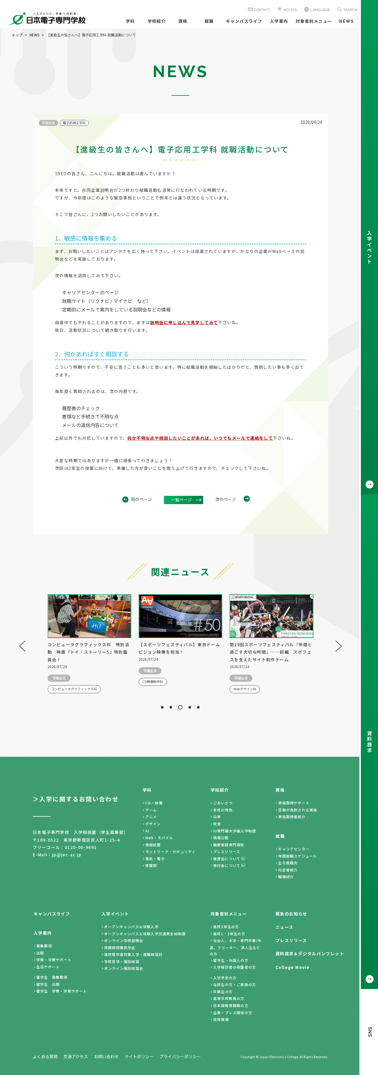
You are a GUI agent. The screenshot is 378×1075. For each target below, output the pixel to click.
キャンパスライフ (244, 21)
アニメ (151, 816)
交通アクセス (75, 1056)
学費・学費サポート (53, 959)
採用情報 (221, 1019)
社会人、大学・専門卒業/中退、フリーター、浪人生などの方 (236, 947)
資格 (183, 21)
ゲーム (151, 809)
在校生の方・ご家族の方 (234, 984)
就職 (209, 21)
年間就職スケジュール (297, 855)
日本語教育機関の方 (230, 1005)
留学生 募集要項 (52, 977)
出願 (40, 952)
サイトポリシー (139, 1056)
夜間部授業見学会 (120, 947)
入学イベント (115, 914)
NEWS (346, 21)
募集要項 (44, 945)
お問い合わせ (106, 1056)
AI (147, 830)
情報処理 (153, 844)
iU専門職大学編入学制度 (234, 830)
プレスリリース (226, 851)
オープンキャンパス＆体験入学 (131, 926)
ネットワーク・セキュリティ (170, 851)
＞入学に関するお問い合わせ (76, 799)
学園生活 (48, 122)
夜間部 (151, 865)
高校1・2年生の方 (229, 933)
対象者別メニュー (314, 21)
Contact (262, 10)
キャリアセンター (293, 848)
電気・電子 (155, 858)
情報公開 (221, 837)
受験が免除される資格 (297, 809)
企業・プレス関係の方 (232, 1012)
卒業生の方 (223, 991)
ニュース (285, 927)
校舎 (217, 823)
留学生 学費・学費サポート (61, 990)
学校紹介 (157, 21)
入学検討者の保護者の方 (234, 967)
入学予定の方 (225, 977)
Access (290, 10)
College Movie (292, 967)
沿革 (217, 816)
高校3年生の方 (226, 926)
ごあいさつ (223, 802)
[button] (162, 707)
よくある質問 (45, 1056)
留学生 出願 (48, 984)
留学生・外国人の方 (230, 960)
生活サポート (48, 966)
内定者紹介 (288, 869)
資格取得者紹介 (291, 816)
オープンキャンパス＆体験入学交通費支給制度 (145, 933)
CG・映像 (154, 802)
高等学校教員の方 (229, 998)
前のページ (141, 499)
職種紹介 (286, 876)
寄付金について (226, 865)
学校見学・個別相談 (121, 961)
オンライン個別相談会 (123, 968)
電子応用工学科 (74, 122)
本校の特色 (223, 809)
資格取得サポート (293, 802)
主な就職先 (288, 862)
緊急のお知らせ (291, 914)
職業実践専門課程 (229, 844)
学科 (130, 21)
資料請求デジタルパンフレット (310, 954)
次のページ (225, 499)
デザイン (153, 823)
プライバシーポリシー (180, 1056)
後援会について (226, 858)
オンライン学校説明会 (123, 940)
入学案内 (279, 21)
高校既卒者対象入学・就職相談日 (133, 954)
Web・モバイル (159, 837)
